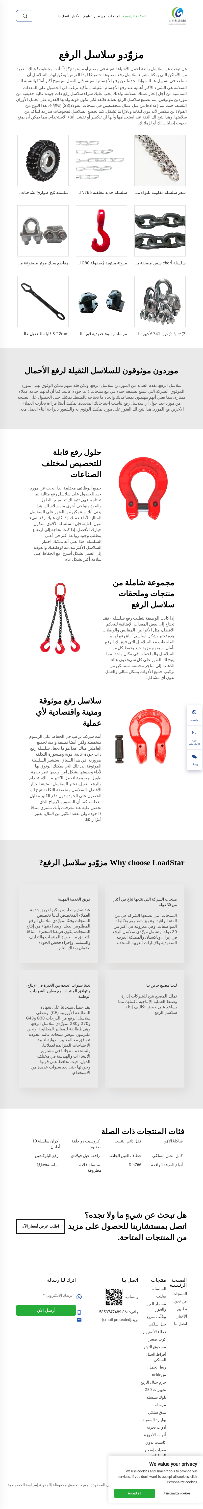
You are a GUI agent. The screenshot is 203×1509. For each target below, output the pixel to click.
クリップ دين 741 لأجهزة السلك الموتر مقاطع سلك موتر (136, 333)
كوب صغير (157, 1339)
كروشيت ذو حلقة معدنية (87, 1144)
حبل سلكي (157, 1324)
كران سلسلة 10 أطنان (46, 1144)
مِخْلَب (161, 1296)
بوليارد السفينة (154, 1419)
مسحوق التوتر (154, 1347)
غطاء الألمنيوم (154, 1331)
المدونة (45, 1485)
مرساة (160, 1404)
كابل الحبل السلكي (167, 1155)
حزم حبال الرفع (153, 1382)
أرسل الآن (46, 1310)
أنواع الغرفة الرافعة (167, 1164)
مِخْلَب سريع (156, 1316)
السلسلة (159, 1288)
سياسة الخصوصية (22, 1485)
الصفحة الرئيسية (134, 16)
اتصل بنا (63, 16)
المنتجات (114, 16)
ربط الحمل (157, 1367)
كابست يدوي (155, 1442)
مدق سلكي (157, 1412)
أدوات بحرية (156, 1427)
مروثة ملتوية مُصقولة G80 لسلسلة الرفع (92, 262)
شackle (159, 1374)
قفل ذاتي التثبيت (127, 1141)
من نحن (99, 16)
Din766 (135, 1164)
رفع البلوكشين (46, 1155)
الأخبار (76, 16)
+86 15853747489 (113, 1312)
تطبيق (87, 16)
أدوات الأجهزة (155, 1435)
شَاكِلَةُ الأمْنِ (173, 1141)
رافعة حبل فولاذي (85, 1155)
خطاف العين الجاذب (124, 1155)
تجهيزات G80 (155, 1389)
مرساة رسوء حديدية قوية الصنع (100, 333)
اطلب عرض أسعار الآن (40, 1226)
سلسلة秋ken (47, 1164)
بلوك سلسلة (156, 1397)
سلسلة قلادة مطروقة (90, 1167)
